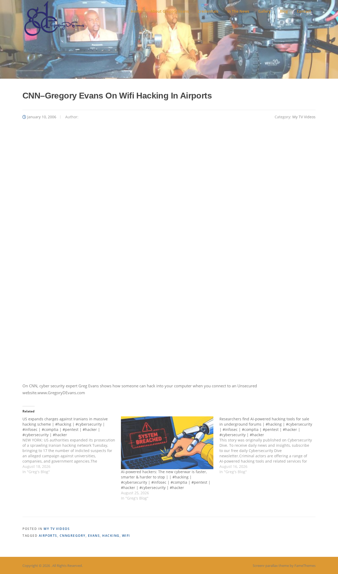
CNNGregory (73, 535)
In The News (238, 11)
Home (136, 11)
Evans (94, 535)
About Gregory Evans (170, 11)
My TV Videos (304, 116)
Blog (284, 11)
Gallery (264, 11)
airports (48, 535)
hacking (111, 535)
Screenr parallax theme (271, 565)
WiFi (126, 535)
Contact (304, 11)
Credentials (208, 11)
